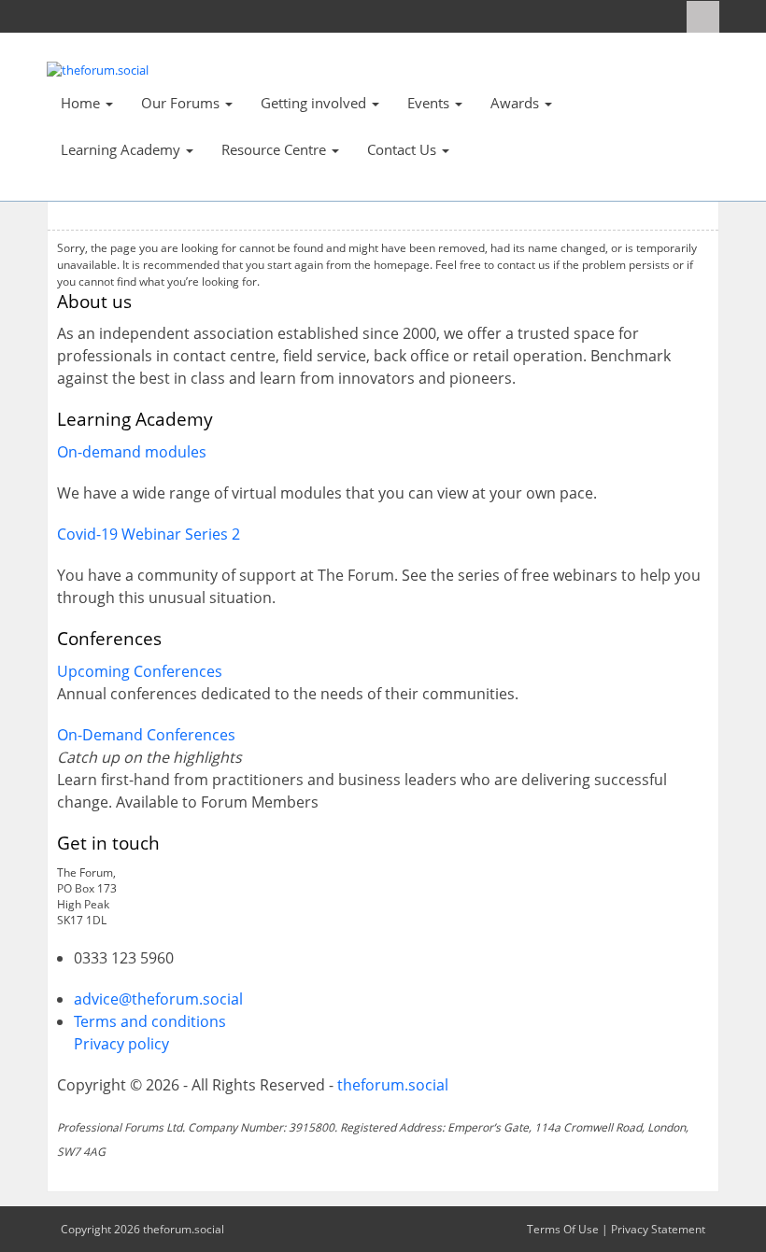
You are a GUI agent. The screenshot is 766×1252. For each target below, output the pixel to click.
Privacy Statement (658, 1229)
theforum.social (392, 1085)
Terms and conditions (150, 1021)
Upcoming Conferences (139, 671)
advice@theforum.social (158, 999)
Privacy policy (121, 1044)
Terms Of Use (563, 1229)
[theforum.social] (98, 69)
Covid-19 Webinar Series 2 (148, 534)
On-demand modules (131, 452)
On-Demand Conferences (146, 734)
